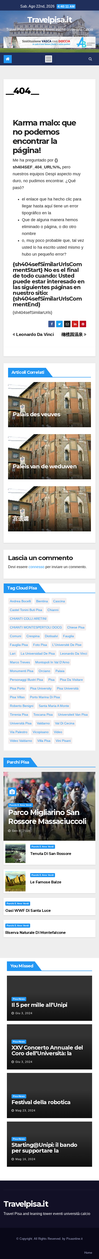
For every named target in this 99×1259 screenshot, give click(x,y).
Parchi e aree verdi (20, 805)
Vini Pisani (63, 741)
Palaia (59, 671)
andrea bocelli (20, 601)
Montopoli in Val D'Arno (52, 662)
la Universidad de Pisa (38, 653)
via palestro (18, 732)
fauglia (68, 636)
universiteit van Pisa (73, 714)
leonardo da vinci (73, 653)
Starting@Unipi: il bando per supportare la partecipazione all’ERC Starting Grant (44, 1153)
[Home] (8, 59)
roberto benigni (21, 706)
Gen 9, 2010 (21, 830)
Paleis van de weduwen (45, 466)
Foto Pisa (40, 645)
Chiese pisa (75, 627)
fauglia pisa (19, 645)
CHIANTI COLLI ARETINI (28, 618)
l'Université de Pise (67, 645)
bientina (42, 601)
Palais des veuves (36, 414)
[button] (90, 58)
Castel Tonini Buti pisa (26, 610)
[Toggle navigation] (48, 59)
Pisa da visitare (71, 679)
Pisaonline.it (74, 1238)
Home (88, 1252)
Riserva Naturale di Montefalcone (35, 932)
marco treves (20, 662)
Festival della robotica (41, 1102)
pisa (51, 679)
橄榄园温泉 (72, 334)
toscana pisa (43, 714)
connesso (36, 567)
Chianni (52, 610)
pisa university (41, 688)
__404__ (22, 90)
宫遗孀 (20, 518)
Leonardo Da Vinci (34, 334)
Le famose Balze (45, 882)
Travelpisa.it (49, 20)
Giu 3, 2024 (23, 1013)
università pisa (21, 723)
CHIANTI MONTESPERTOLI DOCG (36, 627)
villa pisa (43, 741)
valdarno (43, 723)
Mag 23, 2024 (25, 1110)
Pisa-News (19, 999)
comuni (15, 636)
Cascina (59, 601)
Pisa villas (17, 697)
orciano (44, 671)
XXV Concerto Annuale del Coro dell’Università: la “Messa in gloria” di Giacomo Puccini (47, 1056)
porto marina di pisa (45, 697)
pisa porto (17, 688)
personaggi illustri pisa (26, 679)
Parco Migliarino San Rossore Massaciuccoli (47, 817)
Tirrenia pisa (19, 714)
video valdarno (21, 741)
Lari (12, 653)
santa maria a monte (54, 706)
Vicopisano (41, 732)
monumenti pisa (21, 671)
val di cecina (64, 723)
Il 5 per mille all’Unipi (39, 1005)
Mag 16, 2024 (25, 1159)
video (58, 732)
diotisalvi (51, 636)
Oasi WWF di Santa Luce (28, 910)
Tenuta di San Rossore (50, 853)
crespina (33, 636)
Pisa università (68, 688)
